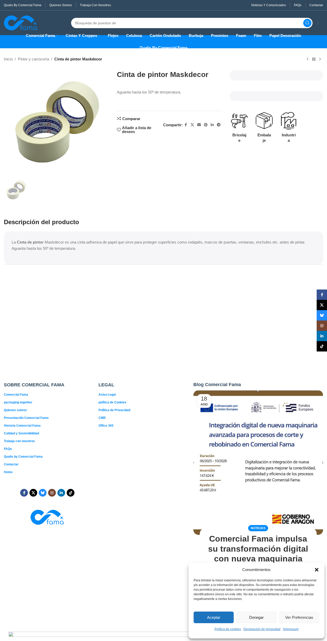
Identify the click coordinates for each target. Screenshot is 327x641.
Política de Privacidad (114, 410)
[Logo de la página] (20, 22)
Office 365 (105, 425)
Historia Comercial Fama (22, 425)
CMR (102, 418)
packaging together (18, 402)
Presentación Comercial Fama (26, 418)
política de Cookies (112, 402)
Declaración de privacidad (262, 629)
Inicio (8, 59)
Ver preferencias (299, 617)
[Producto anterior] (308, 59)
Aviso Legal (107, 394)
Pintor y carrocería (33, 59)
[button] (316, 569)
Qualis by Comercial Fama (23, 456)
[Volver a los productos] (314, 59)
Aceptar (213, 617)
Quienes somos (15, 410)
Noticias (258, 528)
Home (8, 472)
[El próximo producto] (320, 59)
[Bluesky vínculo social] (43, 493)
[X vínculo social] (192, 124)
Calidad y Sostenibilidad (21, 433)
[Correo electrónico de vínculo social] (199, 124)
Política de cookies (228, 629)
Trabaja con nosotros (19, 441)
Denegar (256, 617)
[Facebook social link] (186, 124)
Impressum (291, 629)
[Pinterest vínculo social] (205, 124)
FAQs (8, 449)
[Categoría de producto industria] (288, 129)
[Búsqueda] (307, 23)
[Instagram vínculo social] (52, 493)
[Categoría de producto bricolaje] (239, 129)
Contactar (11, 464)
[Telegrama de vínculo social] (218, 124)
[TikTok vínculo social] (70, 493)
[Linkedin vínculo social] (212, 124)
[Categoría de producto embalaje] (264, 129)
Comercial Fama (16, 394)
